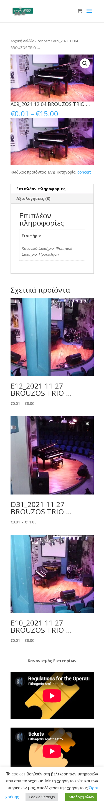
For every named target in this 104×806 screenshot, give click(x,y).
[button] (85, 63)
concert (43, 40)
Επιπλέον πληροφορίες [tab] (40, 188)
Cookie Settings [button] (42, 796)
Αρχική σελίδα (22, 40)
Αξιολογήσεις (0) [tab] (33, 198)
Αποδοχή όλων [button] (81, 796)
